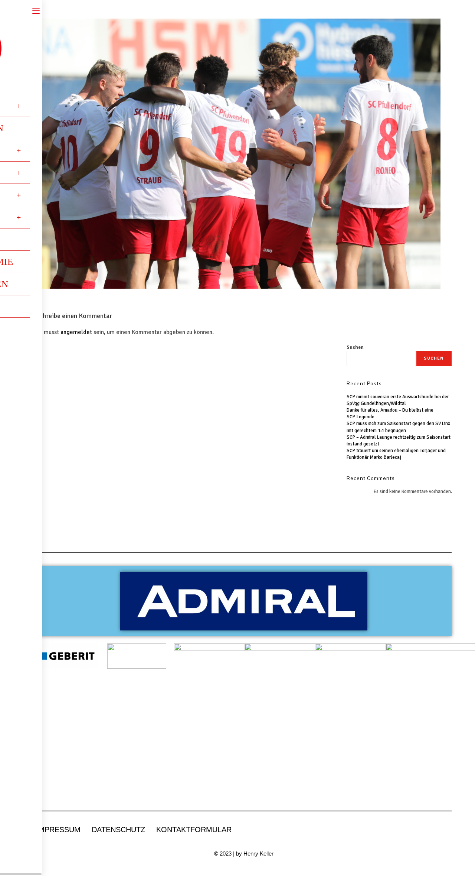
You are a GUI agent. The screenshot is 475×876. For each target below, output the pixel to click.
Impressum (58, 829)
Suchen (355, 347)
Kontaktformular (194, 829)
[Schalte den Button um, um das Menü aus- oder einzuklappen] (36, 10)
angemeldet (76, 332)
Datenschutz (118, 829)
